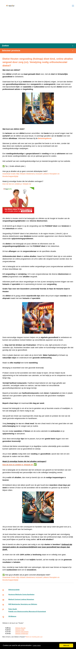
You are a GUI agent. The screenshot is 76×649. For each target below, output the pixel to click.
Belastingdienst (44, 138)
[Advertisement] (38, 28)
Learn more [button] (37, 645)
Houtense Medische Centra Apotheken (21, 594)
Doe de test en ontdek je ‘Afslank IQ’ (16, 184)
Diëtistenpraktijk (13, 589)
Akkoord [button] (66, 645)
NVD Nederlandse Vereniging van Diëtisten (22, 604)
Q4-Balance (12, 616)
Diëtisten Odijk (19, 630)
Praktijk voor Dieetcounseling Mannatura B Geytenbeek (27, 611)
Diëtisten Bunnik (20, 628)
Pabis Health (12, 609)
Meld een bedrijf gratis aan (34, 637)
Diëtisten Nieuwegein (21, 631)
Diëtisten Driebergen (21, 633)
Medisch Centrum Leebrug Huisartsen (21, 599)
